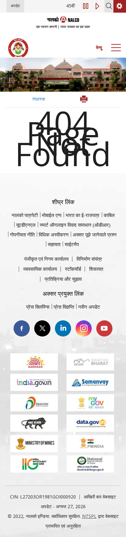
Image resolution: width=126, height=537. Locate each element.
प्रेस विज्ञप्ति (64, 306)
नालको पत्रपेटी (25, 215)
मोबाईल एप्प (51, 215)
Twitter (42, 328)
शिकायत (96, 269)
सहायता (54, 244)
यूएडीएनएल (26, 225)
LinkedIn (63, 328)
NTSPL (89, 516)
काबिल (109, 215)
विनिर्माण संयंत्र (89, 259)
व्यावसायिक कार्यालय (40, 269)
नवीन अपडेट (89, 306)
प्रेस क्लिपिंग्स (37, 306)
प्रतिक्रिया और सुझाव (63, 279)
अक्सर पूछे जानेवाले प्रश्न (95, 234)
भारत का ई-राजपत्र (83, 215)
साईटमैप (72, 244)
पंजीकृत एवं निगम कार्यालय (46, 259)
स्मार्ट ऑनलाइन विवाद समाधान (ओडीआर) (75, 225)
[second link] (119, 6)
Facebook (22, 328)
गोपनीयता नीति (22, 234)
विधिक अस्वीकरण (53, 234)
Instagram (84, 328)
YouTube (104, 328)
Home (38, 99)
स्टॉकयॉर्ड (73, 269)
